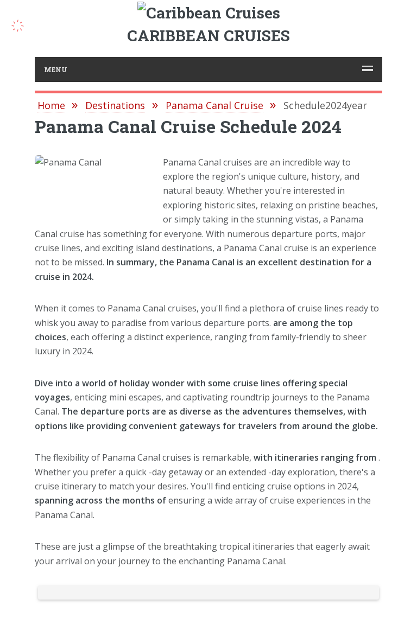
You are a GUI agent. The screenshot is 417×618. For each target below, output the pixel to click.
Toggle (23, 24)
